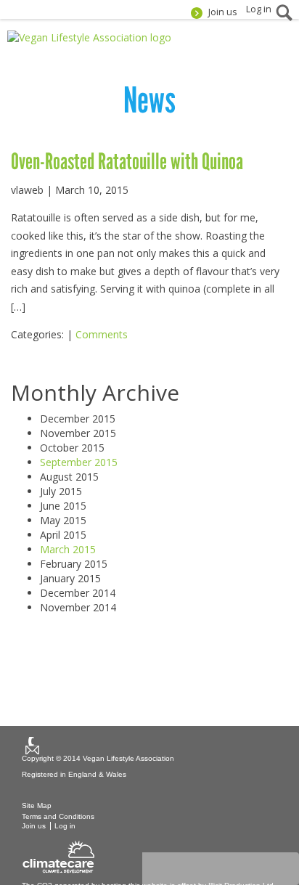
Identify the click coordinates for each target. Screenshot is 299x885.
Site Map (37, 805)
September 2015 (79, 462)
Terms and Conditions (58, 816)
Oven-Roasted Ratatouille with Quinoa (127, 161)
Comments (101, 334)
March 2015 (68, 549)
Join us (222, 12)
